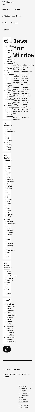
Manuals (7, 300)
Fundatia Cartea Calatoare (10, 66)
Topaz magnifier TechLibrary (10, 221)
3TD (7, 70)
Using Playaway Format (9, 215)
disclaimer (23, 402)
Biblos (8, 129)
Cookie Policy (23, 374)
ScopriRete (10, 131)
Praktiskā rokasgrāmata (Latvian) (11, 315)
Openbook (9, 280)
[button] (14, 29)
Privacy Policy (9, 374)
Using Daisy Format (8, 208)
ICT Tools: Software (8, 265)
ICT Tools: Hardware (8, 158)
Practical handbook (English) (10, 328)
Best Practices (9, 41)
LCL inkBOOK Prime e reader (9, 168)
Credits (6, 377)
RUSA (7, 72)
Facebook (17, 369)
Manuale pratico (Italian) (10, 322)
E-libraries (9, 124)
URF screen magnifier (10, 228)
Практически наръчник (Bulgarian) (10, 339)
